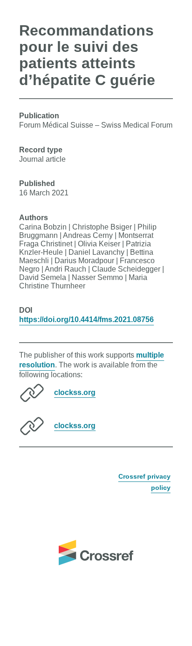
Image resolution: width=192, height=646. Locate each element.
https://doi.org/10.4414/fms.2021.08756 (86, 319)
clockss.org (75, 392)
